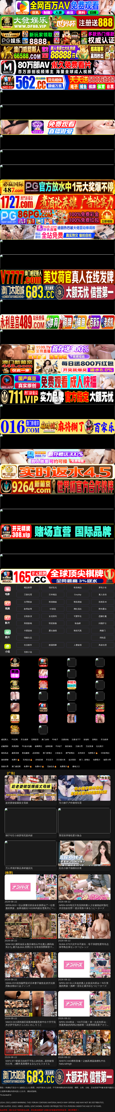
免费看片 (96, 759)
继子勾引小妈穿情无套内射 (19, 835)
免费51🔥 (16, 759)
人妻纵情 (78, 645)
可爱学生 (78, 616)
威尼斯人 (5, 739)
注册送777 (76, 739)
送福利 (86, 739)
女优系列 (53, 616)
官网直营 (35, 739)
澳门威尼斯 (16, 766)
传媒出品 (28, 637)
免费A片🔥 (39, 766)
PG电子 (55, 739)
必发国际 (36, 753)
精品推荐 (28, 587)
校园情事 (53, 645)
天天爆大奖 (60, 759)
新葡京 (95, 739)
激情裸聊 (5, 759)
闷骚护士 (103, 623)
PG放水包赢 (27, 746)
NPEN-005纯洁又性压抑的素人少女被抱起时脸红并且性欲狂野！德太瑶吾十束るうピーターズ (83, 906)
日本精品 (53, 594)
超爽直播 (49, 746)
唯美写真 (78, 630)
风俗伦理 (103, 645)
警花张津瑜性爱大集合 (70, 835)
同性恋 (103, 637)
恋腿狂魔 (103, 616)
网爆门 (103, 630)
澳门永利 (45, 739)
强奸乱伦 (53, 587)
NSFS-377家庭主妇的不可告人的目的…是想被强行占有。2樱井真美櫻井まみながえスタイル (30, 1062)
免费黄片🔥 (64, 766)
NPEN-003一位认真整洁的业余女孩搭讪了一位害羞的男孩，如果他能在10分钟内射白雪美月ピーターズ (31, 908)
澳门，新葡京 (84, 759)
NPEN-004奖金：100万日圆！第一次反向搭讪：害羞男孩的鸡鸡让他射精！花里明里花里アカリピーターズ (84, 1024)
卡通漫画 (28, 630)
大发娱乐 (58, 753)
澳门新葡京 (47, 753)
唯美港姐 (78, 601)
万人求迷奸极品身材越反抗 (19, 867)
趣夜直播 (15, 753)
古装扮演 (28, 616)
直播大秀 (5, 766)
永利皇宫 (81, 753)
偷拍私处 (5, 753)
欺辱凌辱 (28, 608)
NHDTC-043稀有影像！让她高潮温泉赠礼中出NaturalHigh (82, 1062)
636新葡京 (105, 753)
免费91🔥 (28, 766)
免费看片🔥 (93, 753)
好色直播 (39, 759)
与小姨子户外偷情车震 (70, 802)
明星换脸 (53, 623)
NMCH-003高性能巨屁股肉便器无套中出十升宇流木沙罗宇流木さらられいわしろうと (31, 1023)
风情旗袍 (28, 623)
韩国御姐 (53, 601)
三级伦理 (28, 594)
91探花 (53, 608)
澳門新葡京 (70, 753)
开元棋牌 (24, 739)
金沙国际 (72, 759)
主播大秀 (79, 746)
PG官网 (15, 739)
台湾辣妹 (28, 601)
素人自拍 (103, 594)
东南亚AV (103, 601)
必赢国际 (5, 746)
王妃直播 (89, 746)
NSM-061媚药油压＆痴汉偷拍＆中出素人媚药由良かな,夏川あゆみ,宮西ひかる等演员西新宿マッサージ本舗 (30, 947)
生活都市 (28, 645)
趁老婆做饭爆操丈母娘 (17, 802)
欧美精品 (78, 587)
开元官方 (49, 759)
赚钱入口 (76, 766)
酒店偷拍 (68, 746)
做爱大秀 (107, 759)
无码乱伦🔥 (27, 759)
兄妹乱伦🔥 (52, 766)
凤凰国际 (15, 746)
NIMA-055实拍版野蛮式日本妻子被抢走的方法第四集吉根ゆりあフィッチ (30, 984)
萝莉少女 (103, 587)
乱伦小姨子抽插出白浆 (70, 867)
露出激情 (53, 630)
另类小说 (28, 652)
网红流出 (78, 608)
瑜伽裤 (78, 623)
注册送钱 (65, 739)
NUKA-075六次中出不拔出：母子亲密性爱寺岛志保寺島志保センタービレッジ (84, 945)
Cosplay (77, 594)
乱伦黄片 (100, 746)
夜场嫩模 (25, 753)
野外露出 (103, 608)
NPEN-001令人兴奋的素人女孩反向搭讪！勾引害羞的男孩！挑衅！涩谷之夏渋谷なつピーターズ (83, 984)
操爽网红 (38, 746)
